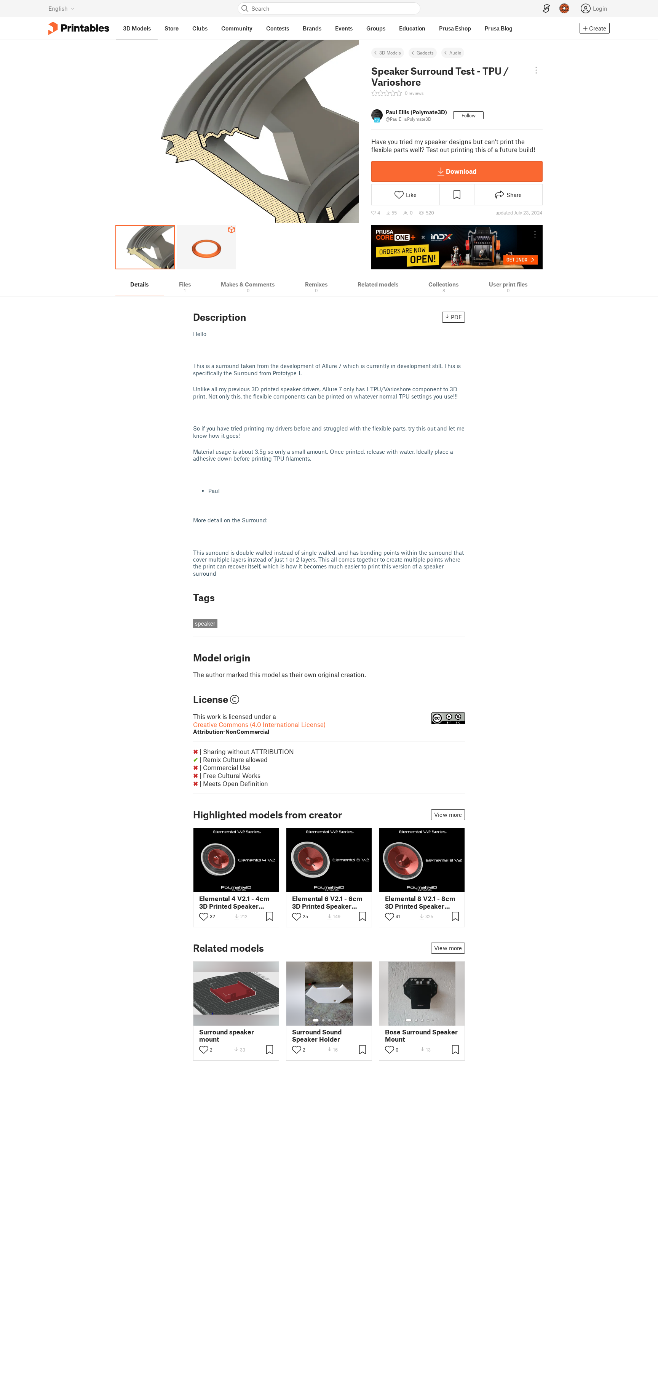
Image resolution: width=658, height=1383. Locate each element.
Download (461, 171)
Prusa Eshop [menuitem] (455, 28)
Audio (455, 52)
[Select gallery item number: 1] (316, 1020)
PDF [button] (456, 317)
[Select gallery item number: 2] (323, 1020)
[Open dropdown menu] (536, 70)
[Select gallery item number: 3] (329, 1020)
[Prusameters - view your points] (564, 8)
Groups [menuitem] (375, 28)
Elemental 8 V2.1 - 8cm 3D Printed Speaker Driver (420, 902)
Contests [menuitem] (277, 28)
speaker (205, 623)
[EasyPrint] (546, 8)
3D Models (390, 52)
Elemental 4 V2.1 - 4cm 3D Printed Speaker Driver (234, 902)
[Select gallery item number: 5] (340, 1020)
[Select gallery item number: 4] (335, 1020)
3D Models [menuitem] (137, 28)
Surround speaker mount (226, 1035)
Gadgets (425, 52)
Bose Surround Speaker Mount (421, 1035)
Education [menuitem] (412, 28)
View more (448, 814)
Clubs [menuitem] (200, 28)
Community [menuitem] (236, 28)
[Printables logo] (78, 28)
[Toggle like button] (203, 916)
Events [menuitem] (344, 28)
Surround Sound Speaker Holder (317, 1035)
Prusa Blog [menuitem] (499, 28)
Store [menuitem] (171, 28)
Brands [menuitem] (312, 28)
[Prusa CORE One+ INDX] (457, 247)
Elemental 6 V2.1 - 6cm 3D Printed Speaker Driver (327, 902)
